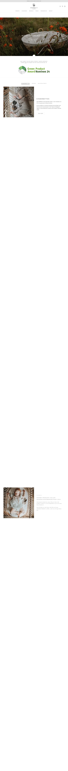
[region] (34, 37)
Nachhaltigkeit (42, 83)
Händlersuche (44, 10)
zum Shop (40, 113)
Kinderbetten (25, 83)
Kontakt (50, 10)
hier (25, 62)
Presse (37, 10)
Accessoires (24, 10)
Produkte (18, 10)
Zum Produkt (34, 39)
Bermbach (31, 10)
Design (34, 83)
